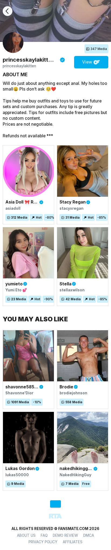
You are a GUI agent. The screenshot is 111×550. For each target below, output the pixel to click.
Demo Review (65, 535)
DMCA (88, 535)
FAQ (44, 535)
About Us (26, 535)
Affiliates (72, 542)
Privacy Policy (43, 542)
